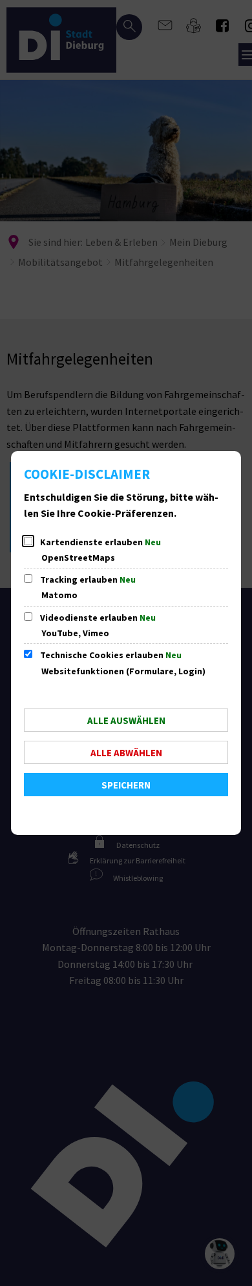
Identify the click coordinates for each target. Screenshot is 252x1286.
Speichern (126, 785)
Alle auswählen (126, 720)
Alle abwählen (126, 753)
